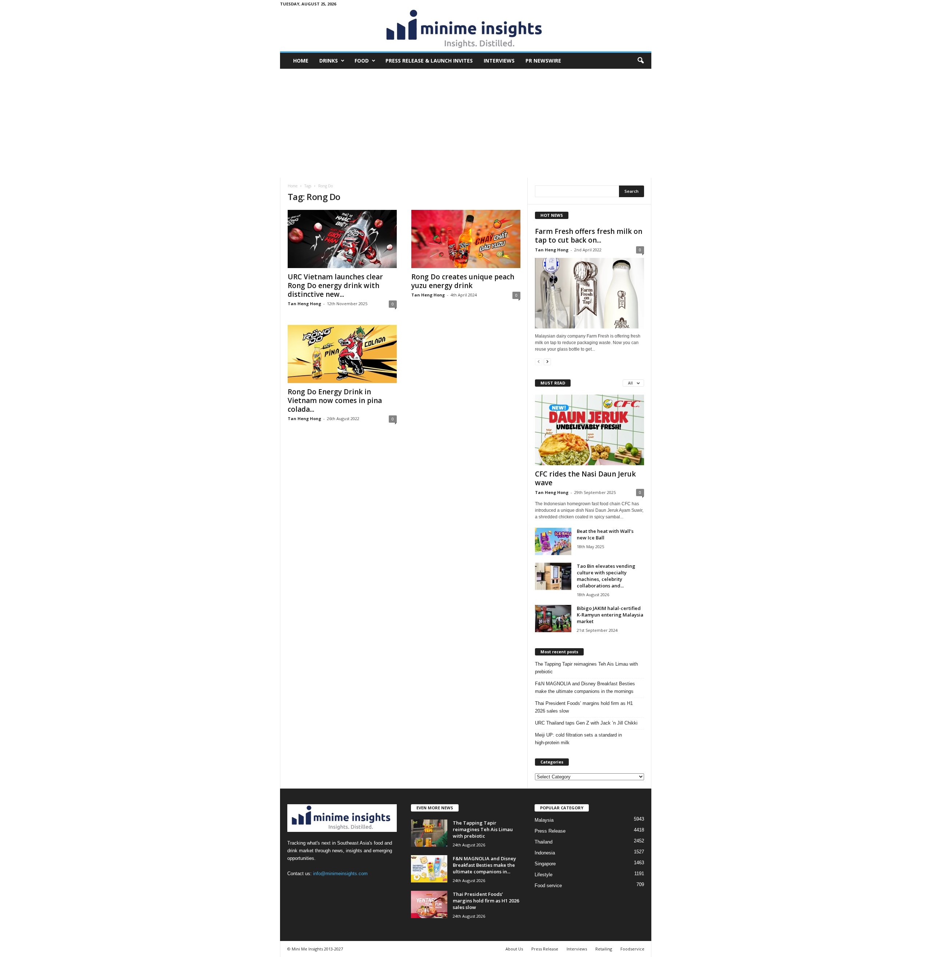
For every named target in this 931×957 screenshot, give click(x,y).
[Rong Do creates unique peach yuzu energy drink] (465, 239)
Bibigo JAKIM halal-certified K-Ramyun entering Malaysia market (610, 615)
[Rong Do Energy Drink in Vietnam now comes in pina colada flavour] (342, 354)
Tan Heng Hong (304, 303)
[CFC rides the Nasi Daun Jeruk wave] (589, 430)
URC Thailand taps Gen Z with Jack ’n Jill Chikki (586, 723)
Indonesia (545, 853)
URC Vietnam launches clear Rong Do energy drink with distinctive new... (335, 285)
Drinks (328, 60)
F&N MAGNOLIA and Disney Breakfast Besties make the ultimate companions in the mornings (585, 687)
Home (300, 60)
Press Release (550, 831)
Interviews (499, 60)
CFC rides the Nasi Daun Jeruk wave (585, 478)
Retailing (603, 949)
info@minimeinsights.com (340, 873)
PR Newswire (543, 60)
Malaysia (544, 820)
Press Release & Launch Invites (429, 60)
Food (362, 60)
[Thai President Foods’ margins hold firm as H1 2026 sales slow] (429, 904)
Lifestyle (543, 874)
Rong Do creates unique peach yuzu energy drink (462, 281)
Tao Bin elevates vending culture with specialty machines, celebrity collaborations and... (606, 576)
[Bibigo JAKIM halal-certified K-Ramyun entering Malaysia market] (553, 618)
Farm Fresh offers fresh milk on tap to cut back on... (588, 236)
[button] (640, 61)
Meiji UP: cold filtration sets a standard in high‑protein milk (578, 738)
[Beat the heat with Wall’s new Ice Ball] (553, 541)
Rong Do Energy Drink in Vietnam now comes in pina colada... (335, 400)
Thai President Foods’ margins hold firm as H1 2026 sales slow (584, 707)
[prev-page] (538, 361)
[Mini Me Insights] (465, 29)
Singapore (545, 863)
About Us (514, 949)
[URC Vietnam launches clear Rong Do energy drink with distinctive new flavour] (342, 239)
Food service (548, 885)
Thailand (543, 842)
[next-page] (547, 361)
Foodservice (632, 949)
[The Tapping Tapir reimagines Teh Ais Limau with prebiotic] (429, 833)
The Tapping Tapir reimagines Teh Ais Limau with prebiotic (586, 667)
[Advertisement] (465, 123)
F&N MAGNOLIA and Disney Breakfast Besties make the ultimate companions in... (484, 865)
